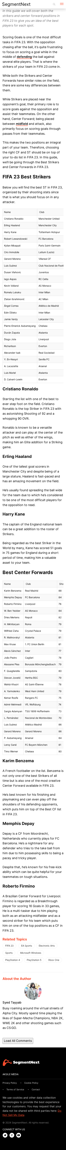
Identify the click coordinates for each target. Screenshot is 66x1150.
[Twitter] (6, 1135)
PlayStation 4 (12, 959)
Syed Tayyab (12, 1002)
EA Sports (26, 945)
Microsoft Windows (30, 952)
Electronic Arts (47, 945)
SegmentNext (16, 4)
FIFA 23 (9, 945)
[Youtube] (19, 1135)
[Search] (54, 4)
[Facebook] (12, 1135)
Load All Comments (18, 1041)
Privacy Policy (10, 1082)
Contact (36, 1089)
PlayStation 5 (34, 959)
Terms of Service (15, 1089)
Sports (9, 952)
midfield (22, 124)
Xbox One (53, 959)
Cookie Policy (31, 1082)
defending (24, 57)
